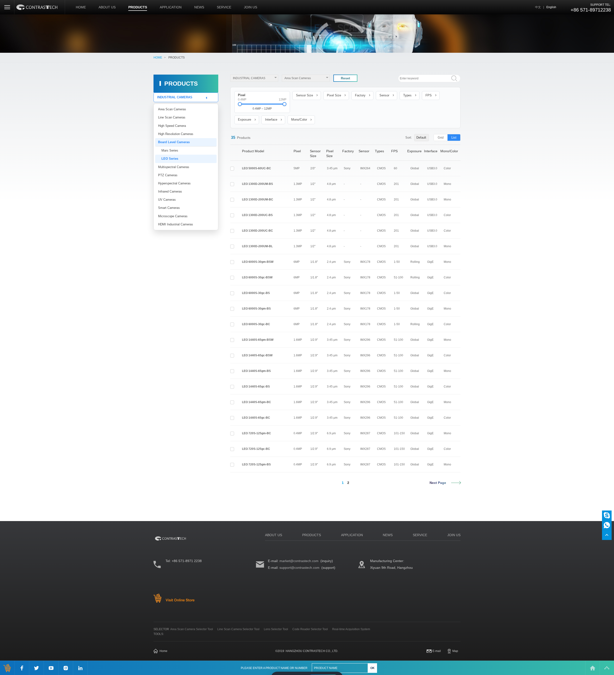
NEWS (199, 7)
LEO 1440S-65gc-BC (256, 417)
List (453, 137)
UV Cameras (167, 199)
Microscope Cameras (173, 216)
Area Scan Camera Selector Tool (191, 629)
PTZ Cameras (167, 175)
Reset (345, 78)
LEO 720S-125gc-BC (256, 449)
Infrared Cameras (170, 191)
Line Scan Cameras (171, 117)
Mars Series (169, 150)
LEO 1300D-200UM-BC (257, 199)
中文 (538, 7)
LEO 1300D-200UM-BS (257, 184)
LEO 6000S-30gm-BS (256, 308)
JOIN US (250, 7)
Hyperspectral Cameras (174, 183)
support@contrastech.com (299, 567)
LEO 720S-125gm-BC (256, 433)
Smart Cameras (169, 208)
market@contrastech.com (299, 561)
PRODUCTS (137, 7)
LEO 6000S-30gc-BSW (257, 277)
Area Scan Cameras (172, 109)
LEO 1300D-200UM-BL (257, 246)
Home (163, 651)
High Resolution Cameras (175, 134)
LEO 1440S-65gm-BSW (257, 339)
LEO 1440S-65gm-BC (256, 402)
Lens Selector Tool (276, 629)
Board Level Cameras (174, 142)
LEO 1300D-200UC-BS (257, 215)
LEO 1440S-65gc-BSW (257, 355)
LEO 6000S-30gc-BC (256, 324)
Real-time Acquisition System (351, 629)
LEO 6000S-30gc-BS (256, 293)
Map (455, 651)
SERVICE (224, 7)
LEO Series (169, 158)
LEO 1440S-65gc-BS (256, 386)
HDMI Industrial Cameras (175, 224)
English (551, 7)
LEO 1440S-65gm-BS (256, 371)
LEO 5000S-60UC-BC (256, 168)
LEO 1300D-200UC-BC (257, 230)
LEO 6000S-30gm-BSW (257, 262)
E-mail (436, 651)
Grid (440, 137)
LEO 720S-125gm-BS (256, 464)
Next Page (438, 483)
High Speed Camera (172, 126)
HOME (81, 7)
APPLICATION (171, 7)
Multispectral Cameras (173, 167)
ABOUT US (107, 7)
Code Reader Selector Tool (310, 629)
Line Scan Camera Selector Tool (238, 629)
